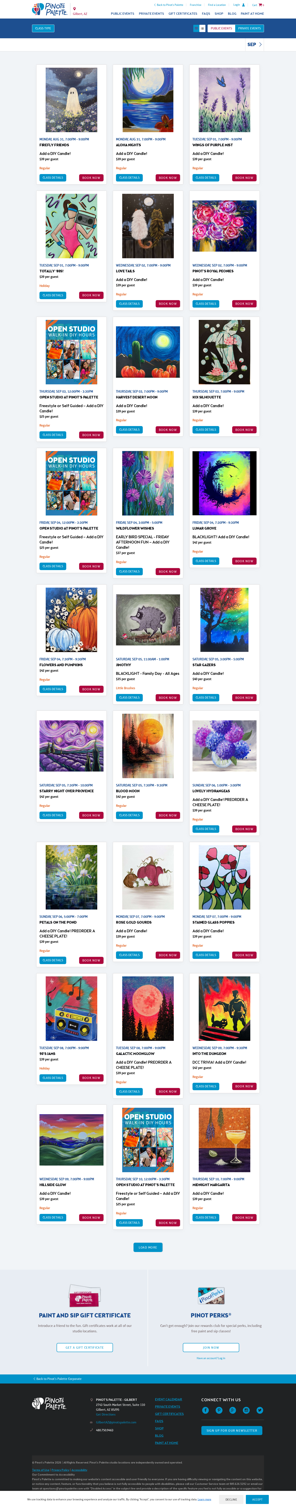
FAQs (206, 14)
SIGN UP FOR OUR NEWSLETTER (232, 1430)
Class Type (43, 28)
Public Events (122, 14)
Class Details (53, 177)
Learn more (204, 1499)
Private (249, 28)
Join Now (211, 1347)
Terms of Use (40, 1470)
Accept (257, 1499)
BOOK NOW (91, 178)
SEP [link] (252, 45)
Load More (148, 1247)
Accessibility (79, 1470)
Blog (232, 14)
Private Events (151, 14)
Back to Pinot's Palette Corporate (59, 1379)
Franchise (195, 4)
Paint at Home (252, 14)
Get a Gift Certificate (85, 1347)
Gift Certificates (183, 14)
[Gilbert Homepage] (50, 9)
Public (221, 28)
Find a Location (217, 4)
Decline (231, 1499)
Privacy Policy (60, 1470)
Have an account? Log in (211, 1358)
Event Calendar (168, 1399)
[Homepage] (61, 1403)
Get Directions (106, 1414)
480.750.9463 (104, 1430)
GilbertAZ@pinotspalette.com (116, 1422)
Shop (219, 14)
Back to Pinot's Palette (170, 4)
